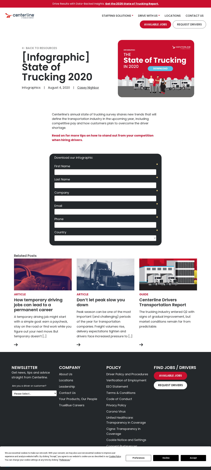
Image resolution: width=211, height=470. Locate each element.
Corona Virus (116, 411)
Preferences (139, 458)
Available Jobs (155, 24)
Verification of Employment (126, 380)
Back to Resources (41, 48)
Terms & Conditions (121, 393)
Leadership (67, 386)
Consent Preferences (121, 446)
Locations (66, 380)
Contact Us (67, 393)
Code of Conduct (119, 399)
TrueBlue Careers (71, 405)
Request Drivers (189, 24)
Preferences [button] (65, 460)
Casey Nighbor (88, 88)
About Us (65, 374)
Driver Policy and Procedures (127, 374)
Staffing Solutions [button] (116, 16)
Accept (193, 458)
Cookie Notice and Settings (126, 440)
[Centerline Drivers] (20, 16)
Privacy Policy (116, 405)
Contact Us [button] (195, 16)
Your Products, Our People (78, 399)
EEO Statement (117, 386)
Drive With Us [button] (148, 16)
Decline (166, 458)
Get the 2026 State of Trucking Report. (132, 4)
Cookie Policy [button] (115, 456)
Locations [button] (173, 16)
